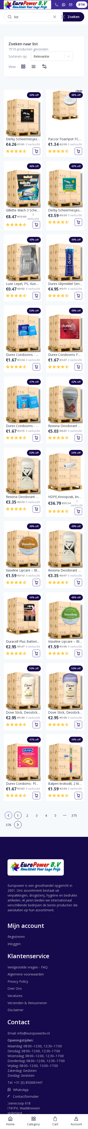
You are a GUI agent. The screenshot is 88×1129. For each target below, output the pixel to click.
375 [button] (74, 815)
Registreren (16, 936)
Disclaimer (15, 1010)
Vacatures (15, 995)
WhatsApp (21, 1089)
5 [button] (55, 815)
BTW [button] (81, 5)
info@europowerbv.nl (33, 1033)
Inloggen (14, 944)
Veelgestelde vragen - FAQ (28, 967)
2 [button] (27, 815)
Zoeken (74, 16)
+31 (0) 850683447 (28, 1082)
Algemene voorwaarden (26, 974)
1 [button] (18, 815)
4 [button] (46, 815)
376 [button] (8, 825)
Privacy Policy (18, 981)
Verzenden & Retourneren (27, 1003)
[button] (54, 16)
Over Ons (15, 988)
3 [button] (37, 815)
